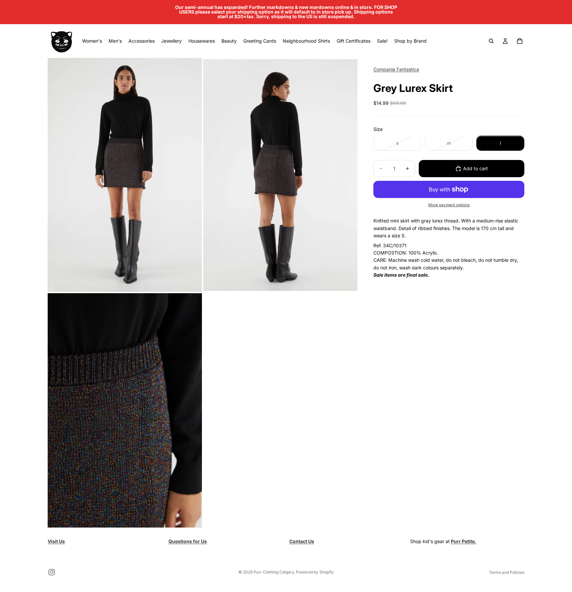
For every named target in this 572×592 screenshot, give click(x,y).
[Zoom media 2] (280, 175)
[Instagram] (52, 572)
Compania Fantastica (396, 69)
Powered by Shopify (315, 572)
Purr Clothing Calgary (274, 572)
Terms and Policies (506, 572)
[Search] (491, 41)
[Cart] (519, 41)
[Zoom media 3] (125, 410)
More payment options (449, 205)
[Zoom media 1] (125, 175)
